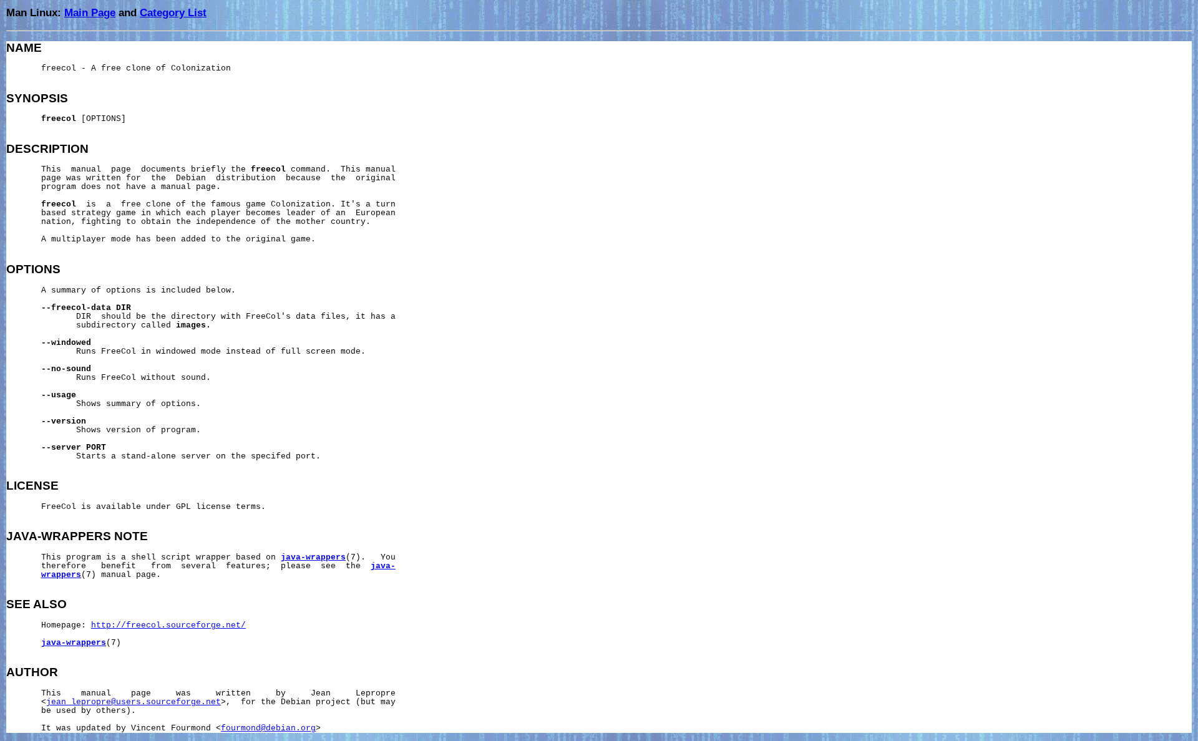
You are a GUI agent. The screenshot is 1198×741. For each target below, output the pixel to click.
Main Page (89, 12)
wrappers (61, 575)
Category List (173, 12)
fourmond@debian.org (268, 728)
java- (383, 566)
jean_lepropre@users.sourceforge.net (133, 702)
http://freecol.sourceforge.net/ (168, 625)
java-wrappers (313, 557)
